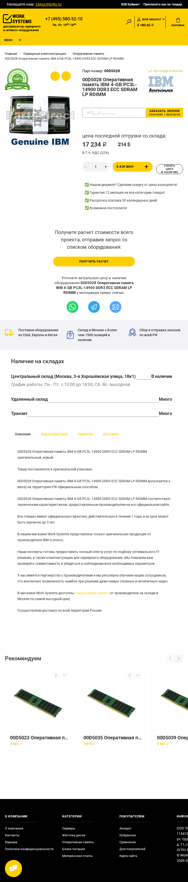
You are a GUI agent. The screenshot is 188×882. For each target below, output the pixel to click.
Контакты (12, 835)
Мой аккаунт (151, 19)
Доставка (111, 434)
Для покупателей (132, 849)
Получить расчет (94, 261)
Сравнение (127, 842)
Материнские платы (77, 856)
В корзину (125, 166)
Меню (8, 40)
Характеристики (54, 434)
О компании (14, 828)
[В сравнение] (56, 675)
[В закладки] (64, 675)
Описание (23, 434)
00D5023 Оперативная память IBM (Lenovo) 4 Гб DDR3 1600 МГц (39, 738)
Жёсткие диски (73, 835)
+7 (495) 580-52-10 (63, 18)
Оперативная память (92, 593)
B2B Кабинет (130, 4)
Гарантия (85, 434)
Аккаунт (125, 828)
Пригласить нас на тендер (162, 4)
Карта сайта (128, 856)
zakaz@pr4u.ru (48, 4)
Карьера (11, 842)
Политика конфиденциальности (29, 849)
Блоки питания (73, 849)
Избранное (127, 835)
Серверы (68, 828)
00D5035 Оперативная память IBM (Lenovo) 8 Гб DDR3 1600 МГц (112, 738)
